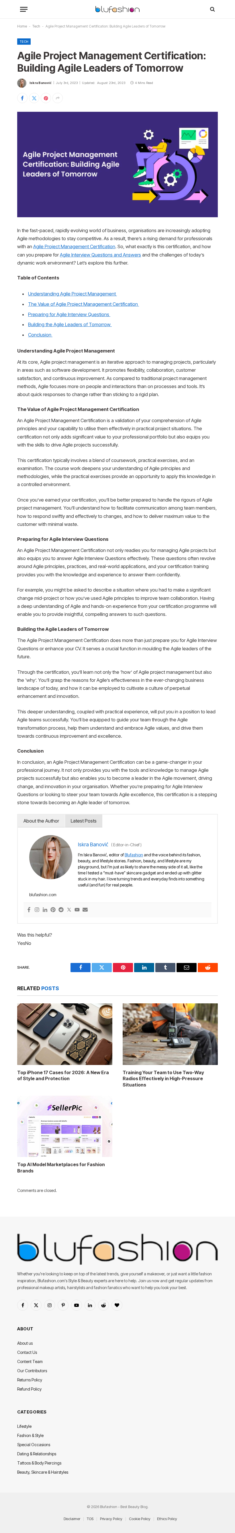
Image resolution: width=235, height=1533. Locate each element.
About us (25, 1343)
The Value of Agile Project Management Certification (83, 304)
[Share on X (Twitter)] (34, 98)
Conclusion (40, 335)
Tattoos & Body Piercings (39, 1462)
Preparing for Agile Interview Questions (69, 314)
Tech (36, 26)
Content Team (30, 1361)
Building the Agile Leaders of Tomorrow (70, 324)
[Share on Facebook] (22, 98)
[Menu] (24, 9)
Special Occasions (33, 1444)
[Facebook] (29, 910)
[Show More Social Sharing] (57, 98)
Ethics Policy (167, 1518)
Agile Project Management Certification (74, 246)
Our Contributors (32, 1370)
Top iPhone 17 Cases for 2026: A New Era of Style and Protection (63, 1076)
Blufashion (134, 854)
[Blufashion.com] (117, 9)
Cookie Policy (139, 1518)
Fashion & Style (30, 1435)
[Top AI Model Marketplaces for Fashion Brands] (64, 1126)
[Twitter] (69, 910)
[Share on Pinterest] (46, 98)
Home (22, 26)
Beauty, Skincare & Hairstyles (42, 1472)
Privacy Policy (111, 1518)
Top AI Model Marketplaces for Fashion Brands (61, 1168)
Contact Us (27, 1352)
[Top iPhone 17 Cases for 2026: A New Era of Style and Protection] (64, 1034)
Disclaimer (72, 1518)
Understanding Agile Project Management (72, 294)
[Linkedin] (45, 910)
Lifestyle (24, 1426)
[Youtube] (77, 910)
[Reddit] (61, 910)
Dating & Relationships (36, 1453)
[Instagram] (37, 910)
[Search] (212, 9)
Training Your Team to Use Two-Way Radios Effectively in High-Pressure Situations (163, 1079)
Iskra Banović (41, 83)
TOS (90, 1518)
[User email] (85, 910)
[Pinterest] (53, 910)
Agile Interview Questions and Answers (100, 255)
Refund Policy (29, 1389)
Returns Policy (29, 1379)
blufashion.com (42, 894)
